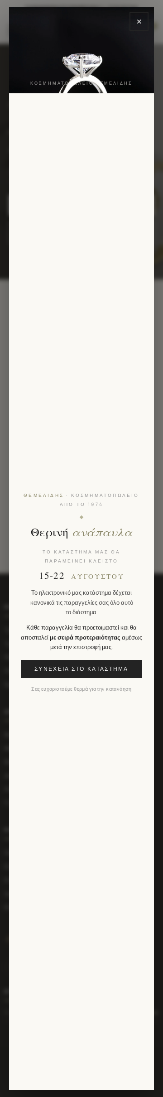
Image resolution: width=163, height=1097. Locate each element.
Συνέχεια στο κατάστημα (81, 669)
